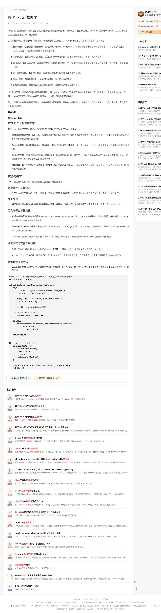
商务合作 (58, 602)
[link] (8, 10)
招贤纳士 (49, 602)
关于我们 (40, 602)
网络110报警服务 (126, 606)
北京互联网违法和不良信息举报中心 (99, 606)
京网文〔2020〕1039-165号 (60, 606)
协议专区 (76, 602)
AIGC (35, 23)
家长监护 (116, 606)
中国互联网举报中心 (140, 606)
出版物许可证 (80, 609)
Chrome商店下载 (154, 606)
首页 (8, 10)
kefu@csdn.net (108, 602)
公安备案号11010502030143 (23, 606)
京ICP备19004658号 (42, 606)
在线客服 (122, 602)
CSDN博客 (104, 599)
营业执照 (90, 609)
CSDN (85, 599)
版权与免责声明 (62, 609)
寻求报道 (67, 602)
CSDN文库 (94, 599)
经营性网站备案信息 (79, 606)
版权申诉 (72, 609)
